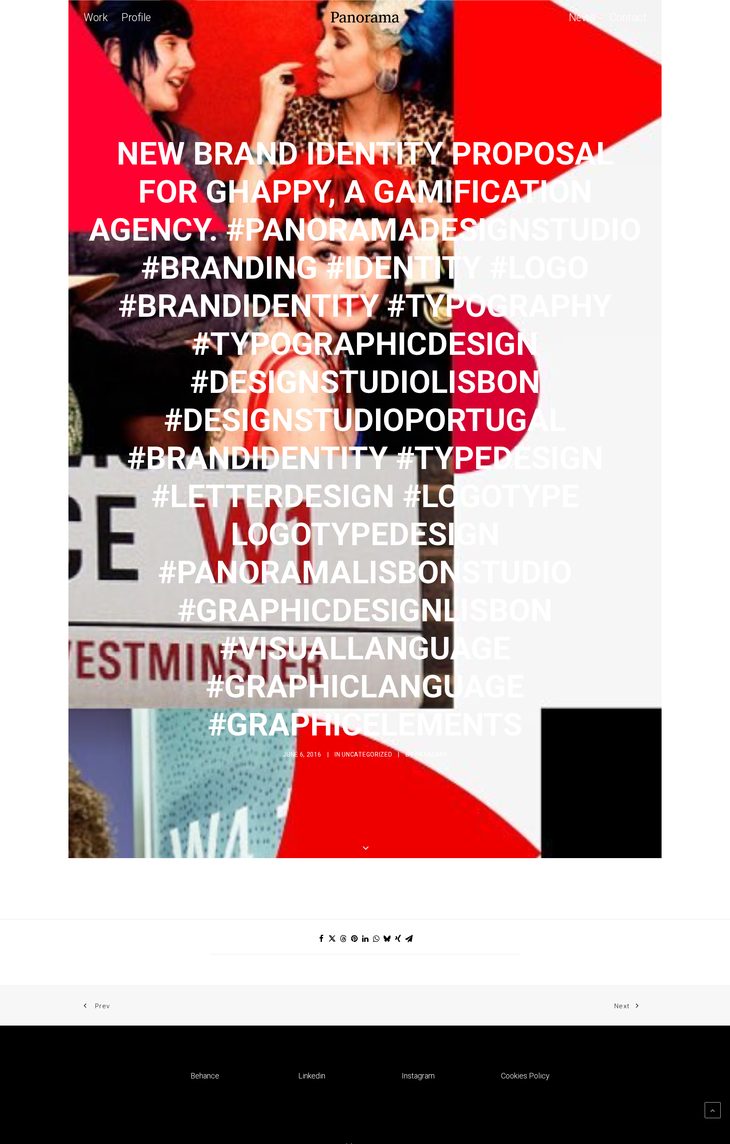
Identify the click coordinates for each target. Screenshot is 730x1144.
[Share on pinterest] (354, 938)
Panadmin (431, 754)
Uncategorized (367, 754)
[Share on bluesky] (387, 938)
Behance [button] (205, 1075)
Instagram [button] (418, 1075)
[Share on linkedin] (365, 938)
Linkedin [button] (311, 1075)
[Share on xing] (398, 938)
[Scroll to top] (713, 1109)
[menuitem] (99, 17)
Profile (136, 17)
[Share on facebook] (321, 938)
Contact (628, 17)
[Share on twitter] (332, 938)
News (582, 17)
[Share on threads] (343, 938)
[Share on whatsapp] (376, 938)
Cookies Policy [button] (525, 1075)
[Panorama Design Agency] (365, 17)
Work (96, 17)
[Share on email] (409, 938)
